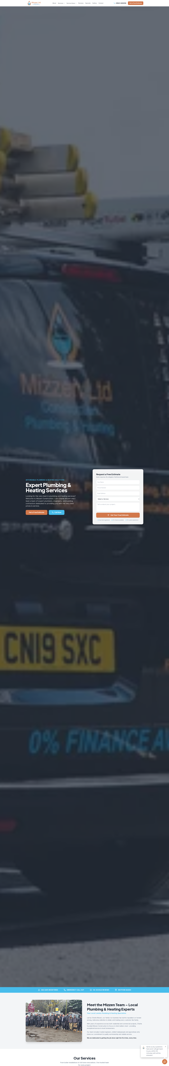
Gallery (94, 3)
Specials (88, 3)
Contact (100, 3)
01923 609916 (121, 3)
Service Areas (71, 3)
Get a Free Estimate (135, 3)
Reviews (81, 3)
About (54, 3)
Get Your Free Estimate (120, 515)
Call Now (57, 512)
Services (60, 3)
